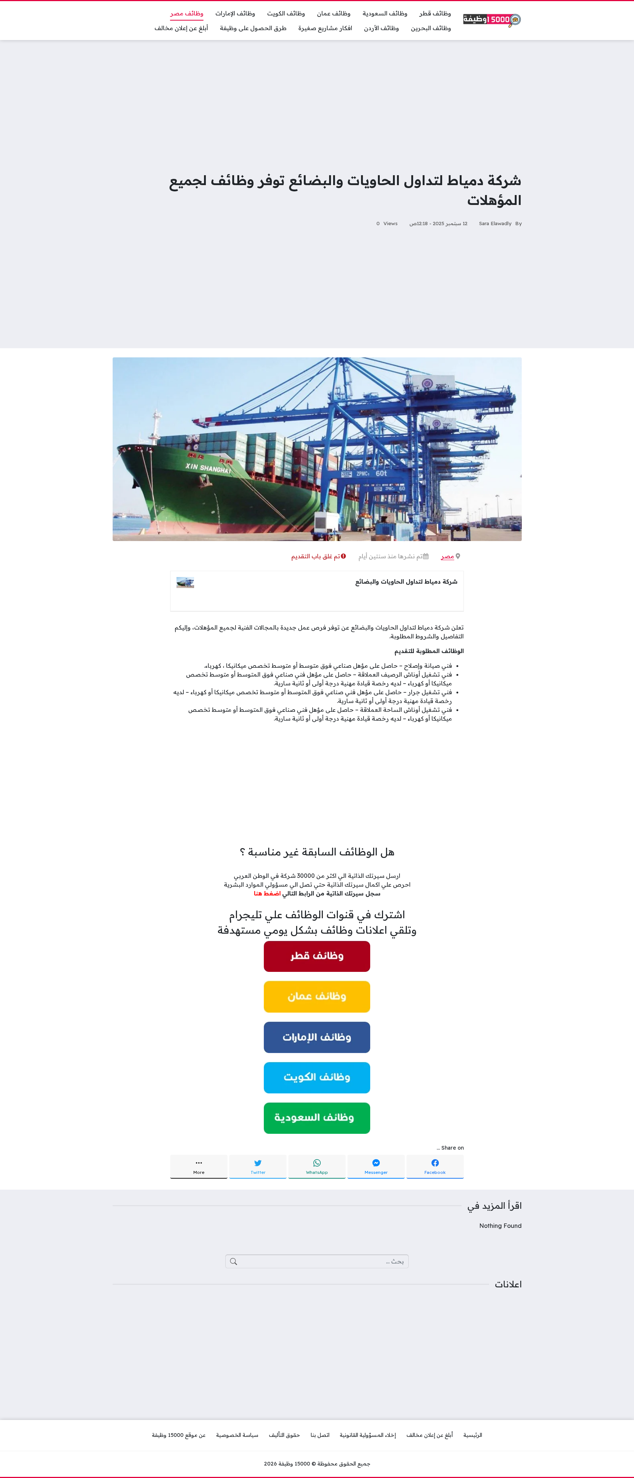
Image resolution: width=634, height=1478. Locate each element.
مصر (447, 556)
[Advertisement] (317, 100)
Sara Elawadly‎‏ (495, 223)
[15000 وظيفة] (492, 20)
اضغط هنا (267, 893)
